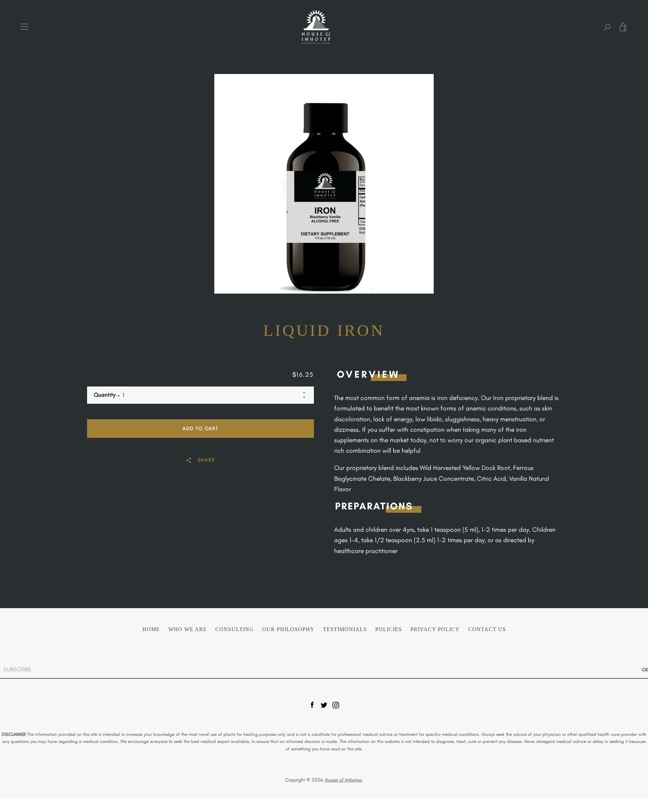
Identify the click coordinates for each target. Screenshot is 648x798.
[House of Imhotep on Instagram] (335, 704)
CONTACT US (487, 629)
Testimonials (345, 629)
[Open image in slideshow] (324, 184)
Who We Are (187, 629)
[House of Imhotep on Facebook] (312, 704)
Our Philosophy (288, 629)
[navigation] (24, 26)
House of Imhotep (343, 780)
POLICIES (388, 629)
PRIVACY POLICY (435, 629)
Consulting (234, 629)
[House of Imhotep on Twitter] (324, 704)
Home (151, 629)
